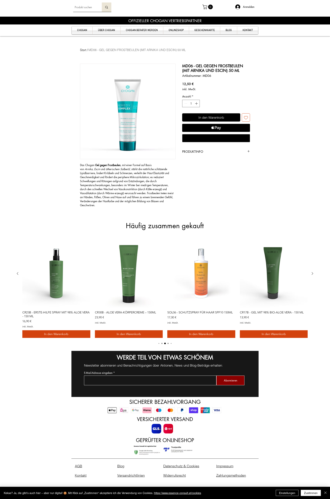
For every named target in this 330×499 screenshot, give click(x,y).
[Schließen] (325, 493)
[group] (165, 288)
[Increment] (196, 103)
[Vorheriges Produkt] (17, 273)
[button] (208, 7)
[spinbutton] (191, 103)
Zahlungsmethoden (231, 475)
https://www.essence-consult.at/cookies (177, 493)
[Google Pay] (216, 138)
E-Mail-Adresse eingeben (98, 373)
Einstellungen (287, 493)
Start (83, 50)
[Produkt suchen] (106, 7)
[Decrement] (185, 103)
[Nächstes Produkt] (312, 273)
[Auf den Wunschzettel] (246, 117)
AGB (78, 466)
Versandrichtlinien (131, 475)
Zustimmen (311, 493)
